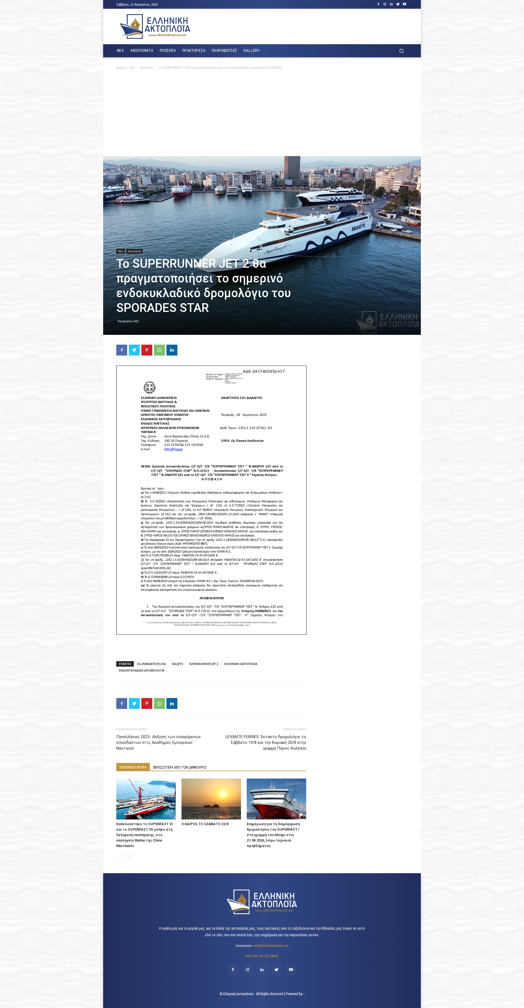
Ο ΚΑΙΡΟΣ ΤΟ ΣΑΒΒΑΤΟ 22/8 (204, 824)
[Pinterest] (146, 350)
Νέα (132, 67)
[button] (401, 50)
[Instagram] (385, 4)
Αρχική (120, 67)
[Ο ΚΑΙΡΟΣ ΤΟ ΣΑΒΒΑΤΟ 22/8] (211, 799)
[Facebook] (378, 4)
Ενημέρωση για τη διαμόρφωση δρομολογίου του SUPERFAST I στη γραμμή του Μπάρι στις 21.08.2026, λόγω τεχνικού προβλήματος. (273, 835)
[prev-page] (119, 856)
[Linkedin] (391, 4)
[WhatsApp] (159, 350)
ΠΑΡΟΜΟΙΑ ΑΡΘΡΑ (133, 767)
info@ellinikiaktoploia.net (270, 945)
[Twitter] (398, 4)
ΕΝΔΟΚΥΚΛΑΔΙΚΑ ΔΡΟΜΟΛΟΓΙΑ (141, 670)
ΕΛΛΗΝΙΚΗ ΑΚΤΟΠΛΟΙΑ (240, 664)
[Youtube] (404, 4)
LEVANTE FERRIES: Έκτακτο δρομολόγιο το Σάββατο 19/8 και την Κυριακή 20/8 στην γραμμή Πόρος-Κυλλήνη (265, 742)
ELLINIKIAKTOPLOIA (151, 664)
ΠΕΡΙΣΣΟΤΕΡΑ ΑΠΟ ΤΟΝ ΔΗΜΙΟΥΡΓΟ (179, 767)
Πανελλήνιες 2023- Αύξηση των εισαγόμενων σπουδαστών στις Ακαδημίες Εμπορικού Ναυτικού (158, 742)
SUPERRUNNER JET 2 (203, 664)
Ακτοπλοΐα (146, 67)
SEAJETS (177, 664)
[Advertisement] (262, 115)
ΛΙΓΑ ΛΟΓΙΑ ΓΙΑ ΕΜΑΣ (262, 955)
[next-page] (128, 856)
